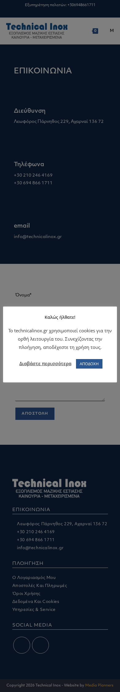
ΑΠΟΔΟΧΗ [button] (89, 363)
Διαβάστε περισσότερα (45, 363)
